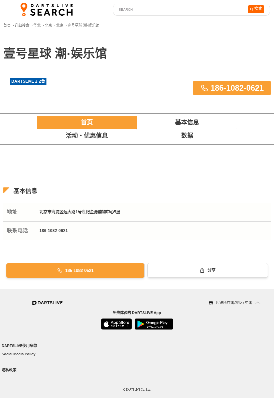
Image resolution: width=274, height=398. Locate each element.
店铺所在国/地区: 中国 (234, 302)
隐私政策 (9, 370)
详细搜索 (22, 25)
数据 (187, 135)
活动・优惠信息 (87, 135)
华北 (37, 25)
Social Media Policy (18, 354)
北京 (48, 25)
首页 (7, 25)
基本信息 (187, 122)
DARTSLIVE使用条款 (19, 346)
